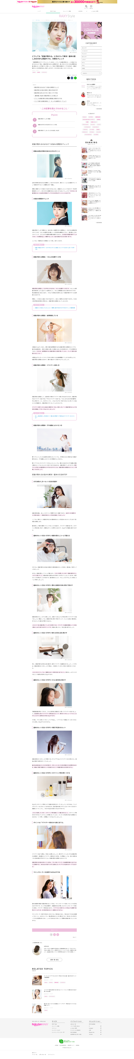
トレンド (92, 124)
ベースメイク (84, 51)
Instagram (91, 1028)
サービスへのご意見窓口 (75, 1030)
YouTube (91, 1034)
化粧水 (98, 129)
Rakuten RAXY (38, 7)
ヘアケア (37, 70)
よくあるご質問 (95, 11)
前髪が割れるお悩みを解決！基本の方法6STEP (46, 90)
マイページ (54, 1028)
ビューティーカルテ (56, 1030)
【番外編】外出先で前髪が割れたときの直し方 (46, 95)
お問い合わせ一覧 (42, 1054)
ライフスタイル (88, 134)
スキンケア (84, 48)
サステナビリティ (51, 1054)
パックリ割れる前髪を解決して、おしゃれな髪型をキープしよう (50, 101)
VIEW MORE (99, 108)
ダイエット (85, 132)
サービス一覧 (34, 1054)
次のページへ (54, 930)
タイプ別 (96, 134)
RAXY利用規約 (73, 1032)
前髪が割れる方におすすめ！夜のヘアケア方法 (46, 93)
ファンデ (98, 132)
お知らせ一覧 (73, 1024)
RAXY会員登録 (92, 1024)
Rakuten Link (91, 1032)
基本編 (39, 72)
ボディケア (84, 56)
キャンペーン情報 (67, 11)
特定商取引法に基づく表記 (75, 1034)
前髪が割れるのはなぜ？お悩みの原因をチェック (46, 87)
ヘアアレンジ (44, 72)
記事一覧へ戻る (54, 960)
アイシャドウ (85, 124)
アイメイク (84, 53)
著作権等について (71, 1045)
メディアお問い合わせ (75, 1026)
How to (34, 72)
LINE (90, 1030)
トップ (39, 11)
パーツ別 (92, 129)
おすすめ (50, 982)
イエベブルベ (95, 127)
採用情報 (77, 1045)
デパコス (92, 132)
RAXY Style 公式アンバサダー (88, 119)
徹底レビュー (93, 122)
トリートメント (51, 996)
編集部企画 (56, 982)
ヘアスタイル (63, 982)
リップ (99, 124)
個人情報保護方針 (63, 1045)
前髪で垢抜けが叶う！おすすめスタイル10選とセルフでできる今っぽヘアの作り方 (54, 248)
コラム (83, 65)
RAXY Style (53, 11)
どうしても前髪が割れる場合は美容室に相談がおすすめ (48, 98)
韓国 (87, 122)
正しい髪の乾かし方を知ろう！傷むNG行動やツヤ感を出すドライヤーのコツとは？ (55, 416)
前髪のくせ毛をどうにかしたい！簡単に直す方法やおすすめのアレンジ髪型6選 (55, 308)
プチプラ (85, 129)
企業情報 (56, 1045)
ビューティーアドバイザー (57, 1032)
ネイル (83, 62)
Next (74, 937)
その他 (83, 68)
